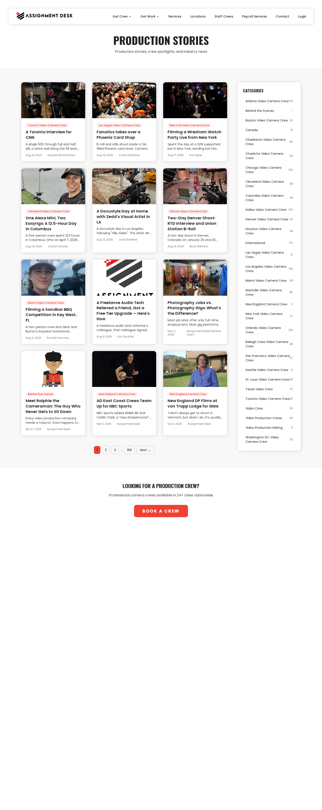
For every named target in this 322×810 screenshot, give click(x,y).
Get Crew (120, 16)
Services (174, 16)
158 (129, 450)
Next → (145, 450)
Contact (282, 16)
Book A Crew (161, 511)
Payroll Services (254, 16)
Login (302, 16)
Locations (198, 16)
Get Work (148, 16)
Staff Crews (223, 16)
